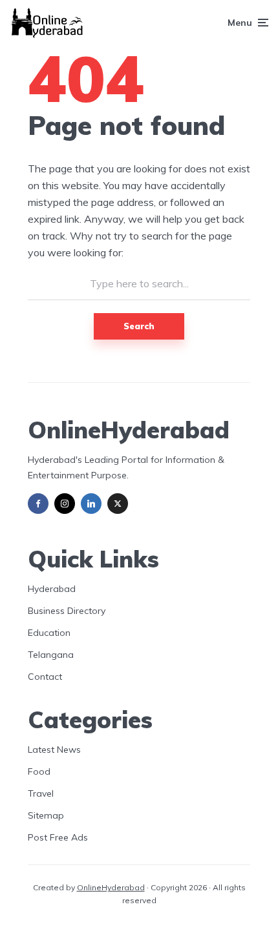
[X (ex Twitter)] (117, 503)
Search (139, 326)
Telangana (51, 654)
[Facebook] (38, 503)
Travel (41, 793)
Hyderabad (52, 589)
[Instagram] (64, 503)
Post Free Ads (58, 837)
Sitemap (46, 815)
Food (39, 771)
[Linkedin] (91, 503)
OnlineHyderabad (111, 887)
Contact (45, 676)
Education (49, 632)
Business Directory (66, 611)
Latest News (54, 749)
